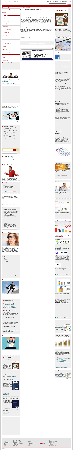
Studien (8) (4, 46)
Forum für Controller (13, 178)
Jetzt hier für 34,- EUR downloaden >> (60, 217)
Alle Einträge (6, 191)
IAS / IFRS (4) (5, 35)
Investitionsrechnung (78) (6, 38)
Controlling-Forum (5, 81)
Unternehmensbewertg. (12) (6, 40)
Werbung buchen (64, 1)
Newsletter (29, 444)
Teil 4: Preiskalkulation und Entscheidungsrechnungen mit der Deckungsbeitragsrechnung (61, 360)
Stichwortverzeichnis (5, 60)
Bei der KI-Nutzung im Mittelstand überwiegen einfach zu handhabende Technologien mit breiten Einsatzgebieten (10, 258)
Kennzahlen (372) (5, 24)
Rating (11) (4, 41)
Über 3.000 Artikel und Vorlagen (10, 71)
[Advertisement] (11, 94)
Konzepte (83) (5, 23)
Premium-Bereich (55, 1)
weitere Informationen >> (12, 204)
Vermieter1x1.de (52, 444)
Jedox (4, 185)
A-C (3, 157)
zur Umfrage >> (15, 314)
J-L (7, 157)
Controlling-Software (8, 182)
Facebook (5, 444)
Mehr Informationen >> (58, 249)
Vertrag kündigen (17, 440)
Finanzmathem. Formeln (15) (6, 52)
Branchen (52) (5, 18)
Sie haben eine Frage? (8, 164)
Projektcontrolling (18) (6, 32)
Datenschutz (16, 444)
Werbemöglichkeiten (6, 442)
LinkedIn (5, 445)
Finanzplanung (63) (5, 26)
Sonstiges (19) (5, 57)
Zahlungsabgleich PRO (6, 222)
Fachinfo (24, 7)
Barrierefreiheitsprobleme (31, 443)
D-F (4, 157)
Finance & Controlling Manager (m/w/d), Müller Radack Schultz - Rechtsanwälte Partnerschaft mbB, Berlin (11, 143)
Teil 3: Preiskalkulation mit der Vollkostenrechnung (63, 358)
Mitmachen (29, 442)
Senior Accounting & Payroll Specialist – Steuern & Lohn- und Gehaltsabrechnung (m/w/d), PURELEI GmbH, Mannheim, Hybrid (10, 146)
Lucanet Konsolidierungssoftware (8, 186)
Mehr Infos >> (65, 70)
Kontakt (5, 440)
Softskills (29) (4, 55)
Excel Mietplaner (5, 223)
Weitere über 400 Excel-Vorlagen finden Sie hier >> (61, 317)
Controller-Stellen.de (52, 440)
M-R (9, 157)
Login (70, 1)
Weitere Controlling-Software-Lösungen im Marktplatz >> (62, 274)
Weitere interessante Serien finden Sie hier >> (61, 367)
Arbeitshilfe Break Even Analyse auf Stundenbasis (10, 211)
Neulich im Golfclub (28, 7)
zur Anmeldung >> (15, 323)
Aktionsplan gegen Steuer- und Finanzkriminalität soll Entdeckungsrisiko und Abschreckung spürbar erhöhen (11, 269)
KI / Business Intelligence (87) (7, 43)
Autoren (60, 1)
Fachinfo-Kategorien (5, 15)
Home (21, 7)
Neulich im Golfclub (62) (6, 54)
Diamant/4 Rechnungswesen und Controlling (10, 188)
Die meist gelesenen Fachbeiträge (7, 7)
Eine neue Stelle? (7, 105)
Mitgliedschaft (29, 441)
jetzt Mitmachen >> (11, 331)
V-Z (12, 157)
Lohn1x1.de (51, 443)
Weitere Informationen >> (13, 307)
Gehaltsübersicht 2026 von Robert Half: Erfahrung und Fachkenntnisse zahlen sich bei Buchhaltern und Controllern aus (11, 266)
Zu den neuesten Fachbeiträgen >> (7, 200)
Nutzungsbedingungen (18, 443)
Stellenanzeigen (57, 61)
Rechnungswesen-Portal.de (53, 441)
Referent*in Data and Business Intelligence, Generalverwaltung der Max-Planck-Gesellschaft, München (10, 130)
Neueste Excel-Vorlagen (8, 208)
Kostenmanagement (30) (6, 21)
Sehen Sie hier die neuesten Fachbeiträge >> (9, 83)
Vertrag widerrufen (18, 441)
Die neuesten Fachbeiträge (6, 9)
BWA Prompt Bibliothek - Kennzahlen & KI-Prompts (10, 216)
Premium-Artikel (4, 10)
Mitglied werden (49, 1)
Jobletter (29, 445)
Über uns (5, 441)
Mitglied (7, 78)
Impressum (16, 445)
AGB (4, 443)
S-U (10, 157)
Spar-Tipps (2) (5, 49)
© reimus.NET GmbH (4, 448)
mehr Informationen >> (13, 376)
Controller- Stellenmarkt (8, 126)
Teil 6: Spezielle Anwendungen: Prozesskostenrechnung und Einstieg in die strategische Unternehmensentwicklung (62, 365)
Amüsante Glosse (7, 232)
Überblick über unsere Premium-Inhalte (9, 304)
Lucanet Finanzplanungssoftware (8, 187)
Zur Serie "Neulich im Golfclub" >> (7, 253)
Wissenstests (4, 12)
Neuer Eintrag (14, 191)
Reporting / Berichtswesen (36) (7, 29)
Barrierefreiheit (17, 442)
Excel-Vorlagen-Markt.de (53, 445)
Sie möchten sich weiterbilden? (10, 279)
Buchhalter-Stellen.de (53, 442)
